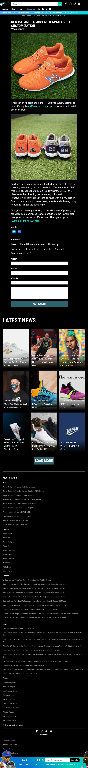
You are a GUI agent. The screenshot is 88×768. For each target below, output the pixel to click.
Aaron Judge (7, 538)
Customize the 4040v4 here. (26, 220)
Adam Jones (7, 546)
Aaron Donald (8, 533)
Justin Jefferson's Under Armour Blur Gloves (19, 504)
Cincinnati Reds (8, 695)
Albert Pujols (7, 571)
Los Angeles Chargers (11, 708)
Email (14, 268)
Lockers (5, 9)
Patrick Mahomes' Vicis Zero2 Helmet (17, 516)
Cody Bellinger (71, 13)
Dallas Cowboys (9, 699)
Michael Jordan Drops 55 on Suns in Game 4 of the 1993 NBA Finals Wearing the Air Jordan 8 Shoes (40, 614)
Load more (44, 460)
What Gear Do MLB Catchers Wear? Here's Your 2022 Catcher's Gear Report (31, 650)
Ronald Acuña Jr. (8, 13)
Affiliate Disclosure (10, 745)
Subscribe (31, 9)
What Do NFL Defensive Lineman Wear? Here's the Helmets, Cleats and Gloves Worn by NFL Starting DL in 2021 (42, 655)
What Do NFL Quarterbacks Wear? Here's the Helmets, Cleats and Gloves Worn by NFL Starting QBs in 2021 (43, 646)
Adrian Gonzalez (9, 559)
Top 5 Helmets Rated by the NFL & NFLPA (18, 628)
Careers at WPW (9, 741)
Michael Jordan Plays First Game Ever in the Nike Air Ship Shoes (27, 580)
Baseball (16, 239)
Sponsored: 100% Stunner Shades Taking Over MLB (22, 674)
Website (14, 278)
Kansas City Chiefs (10, 704)
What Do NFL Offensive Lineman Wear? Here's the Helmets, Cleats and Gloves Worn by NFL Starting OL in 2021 (42, 640)
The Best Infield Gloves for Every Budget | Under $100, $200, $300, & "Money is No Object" (36, 661)
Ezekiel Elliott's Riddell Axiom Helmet (16, 525)
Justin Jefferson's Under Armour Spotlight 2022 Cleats (23, 491)
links (53, 15)
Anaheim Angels (9, 687)
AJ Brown (6, 563)
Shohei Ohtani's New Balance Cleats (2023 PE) (20, 508)
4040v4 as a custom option (42, 106)
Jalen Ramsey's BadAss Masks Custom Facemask (22, 499)
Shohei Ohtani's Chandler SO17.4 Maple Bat (19, 495)
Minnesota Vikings (9, 683)
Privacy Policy (8, 749)
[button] (79, 4)
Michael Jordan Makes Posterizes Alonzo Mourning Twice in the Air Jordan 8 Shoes (34, 618)
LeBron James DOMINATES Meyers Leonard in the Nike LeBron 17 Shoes (30, 609)
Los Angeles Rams (10, 691)
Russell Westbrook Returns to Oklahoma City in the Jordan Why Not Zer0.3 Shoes (33, 593)
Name (14, 259)
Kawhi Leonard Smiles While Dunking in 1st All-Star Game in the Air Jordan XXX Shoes (35, 584)
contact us (66, 764)
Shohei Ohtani (23, 13)
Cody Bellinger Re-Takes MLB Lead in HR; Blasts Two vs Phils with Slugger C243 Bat (34, 601)
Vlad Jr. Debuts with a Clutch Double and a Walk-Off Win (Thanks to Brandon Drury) (34, 597)
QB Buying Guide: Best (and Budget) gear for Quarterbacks (24, 665)
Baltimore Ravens (9, 720)
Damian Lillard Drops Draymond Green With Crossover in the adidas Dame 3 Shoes (34, 588)
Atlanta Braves (8, 712)
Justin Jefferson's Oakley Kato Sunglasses (19, 487)
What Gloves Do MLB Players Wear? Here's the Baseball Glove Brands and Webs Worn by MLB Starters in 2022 (42, 633)
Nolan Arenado (56, 13)
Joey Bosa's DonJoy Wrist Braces (15, 520)
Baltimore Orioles (9, 716)
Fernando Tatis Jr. (40, 13)
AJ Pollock (7, 567)
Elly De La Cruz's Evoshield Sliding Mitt (17, 512)
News (21, 9)
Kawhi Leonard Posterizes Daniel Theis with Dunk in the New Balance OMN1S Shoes (34, 605)
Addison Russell (9, 550)
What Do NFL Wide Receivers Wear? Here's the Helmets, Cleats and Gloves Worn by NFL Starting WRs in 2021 (44, 670)
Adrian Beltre (7, 554)
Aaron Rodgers (8, 542)
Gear (13, 9)
